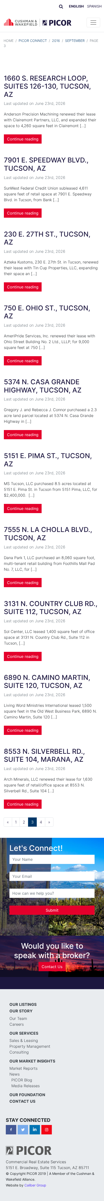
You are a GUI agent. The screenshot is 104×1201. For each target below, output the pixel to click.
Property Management (29, 1046)
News (14, 1074)
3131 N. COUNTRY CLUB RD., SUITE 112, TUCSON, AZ (50, 608)
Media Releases (25, 1085)
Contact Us (52, 966)
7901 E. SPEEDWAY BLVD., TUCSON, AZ (46, 164)
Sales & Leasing (23, 1040)
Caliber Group (35, 1185)
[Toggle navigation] (93, 22)
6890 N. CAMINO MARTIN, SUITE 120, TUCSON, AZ (47, 681)
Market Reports (23, 1068)
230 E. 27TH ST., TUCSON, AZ (47, 238)
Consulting (19, 1052)
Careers (16, 1024)
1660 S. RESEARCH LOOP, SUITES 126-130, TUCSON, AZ (47, 86)
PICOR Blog (21, 1080)
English (76, 6)
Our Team (18, 1018)
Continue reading (22, 139)
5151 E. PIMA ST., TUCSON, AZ (48, 460)
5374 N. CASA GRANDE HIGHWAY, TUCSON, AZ (43, 386)
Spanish (94, 6)
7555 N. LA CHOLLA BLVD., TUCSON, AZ (48, 533)
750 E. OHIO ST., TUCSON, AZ (47, 312)
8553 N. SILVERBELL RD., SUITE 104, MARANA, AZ (44, 755)
